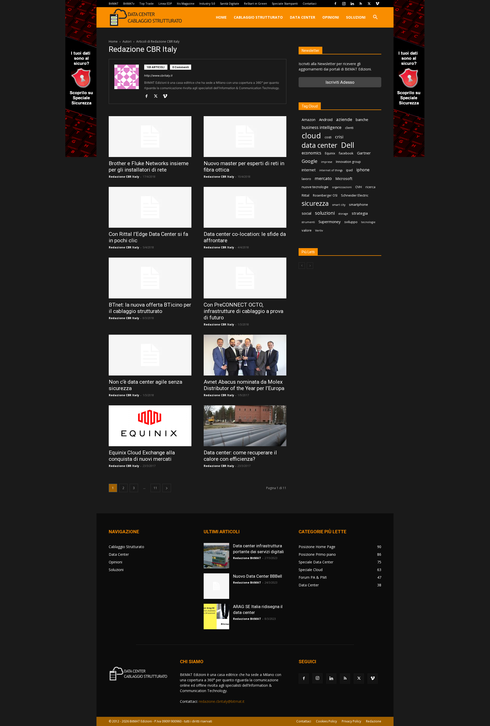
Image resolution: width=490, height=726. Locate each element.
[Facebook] (335, 3)
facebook (346, 153)
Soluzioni (355, 17)
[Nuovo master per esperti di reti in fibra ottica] (245, 136)
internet (309, 169)
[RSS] (360, 3)
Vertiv (319, 230)
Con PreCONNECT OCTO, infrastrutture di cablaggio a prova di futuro (243, 311)
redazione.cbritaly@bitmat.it (221, 701)
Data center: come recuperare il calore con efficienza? (240, 456)
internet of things (330, 170)
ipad (349, 170)
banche (362, 119)
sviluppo (351, 222)
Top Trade (146, 3)
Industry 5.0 (207, 3)
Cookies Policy (326, 721)
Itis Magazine (185, 3)
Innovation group (348, 162)
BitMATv (128, 3)
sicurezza (315, 203)
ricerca (370, 187)
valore (307, 230)
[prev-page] (302, 265)
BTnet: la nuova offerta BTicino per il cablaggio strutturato (150, 308)
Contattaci (309, 3)
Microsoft (343, 178)
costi (328, 137)
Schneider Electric (354, 195)
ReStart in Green (255, 3)
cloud (311, 135)
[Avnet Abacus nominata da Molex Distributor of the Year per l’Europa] (245, 355)
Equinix (330, 153)
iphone (363, 170)
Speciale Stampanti (285, 3)
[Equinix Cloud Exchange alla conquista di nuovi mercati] (150, 425)
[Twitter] (369, 3)
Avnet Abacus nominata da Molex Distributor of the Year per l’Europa (244, 385)
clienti (349, 128)
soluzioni (325, 212)
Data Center (302, 17)
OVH (358, 187)
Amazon (308, 119)
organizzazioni (342, 187)
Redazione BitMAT (247, 558)
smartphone (358, 204)
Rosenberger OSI (325, 195)
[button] (375, 17)
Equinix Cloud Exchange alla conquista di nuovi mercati (142, 456)
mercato (323, 178)
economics (311, 153)
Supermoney (329, 221)
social (306, 213)
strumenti (308, 222)
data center (319, 145)
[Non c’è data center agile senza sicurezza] (150, 355)
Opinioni (330, 17)
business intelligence (321, 127)
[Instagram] (344, 3)
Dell (347, 145)
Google (309, 161)
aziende (344, 119)
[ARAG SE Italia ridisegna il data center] (216, 616)
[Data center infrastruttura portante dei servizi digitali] (216, 555)
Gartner (364, 152)
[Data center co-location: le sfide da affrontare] (245, 207)
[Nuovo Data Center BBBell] (216, 586)
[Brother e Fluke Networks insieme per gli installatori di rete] (150, 136)
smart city (338, 205)
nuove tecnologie (315, 187)
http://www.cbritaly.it (158, 75)
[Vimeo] (377, 3)
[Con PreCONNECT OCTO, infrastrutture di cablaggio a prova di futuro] (245, 278)
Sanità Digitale (229, 3)
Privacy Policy (351, 721)
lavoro (306, 179)
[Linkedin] (352, 3)
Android (326, 119)
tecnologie (368, 222)
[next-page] (166, 488)
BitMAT (113, 3)
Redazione (373, 721)
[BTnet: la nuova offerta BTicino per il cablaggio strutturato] (150, 278)
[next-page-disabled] (310, 265)
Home (221, 17)
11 (155, 488)
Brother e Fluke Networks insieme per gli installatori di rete (149, 166)
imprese (326, 162)
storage (343, 213)
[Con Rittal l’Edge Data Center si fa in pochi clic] (150, 207)
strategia (360, 213)
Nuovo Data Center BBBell (257, 576)
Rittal (305, 195)
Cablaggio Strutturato (258, 17)
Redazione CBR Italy (124, 176)
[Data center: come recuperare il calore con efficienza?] (245, 425)
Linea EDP (165, 3)
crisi (339, 136)
